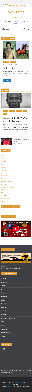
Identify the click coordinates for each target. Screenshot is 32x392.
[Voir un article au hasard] (29, 29)
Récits (24, 111)
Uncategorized (5, 198)
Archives (3, 161)
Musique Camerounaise (8, 187)
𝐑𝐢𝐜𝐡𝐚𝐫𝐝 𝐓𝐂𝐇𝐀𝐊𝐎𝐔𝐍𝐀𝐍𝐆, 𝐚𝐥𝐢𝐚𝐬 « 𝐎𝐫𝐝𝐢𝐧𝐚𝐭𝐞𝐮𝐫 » (15, 119)
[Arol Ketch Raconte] (3, 29)
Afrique (5, 111)
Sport (5, 114)
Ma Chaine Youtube (8, 216)
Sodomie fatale (10, 68)
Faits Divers (13, 61)
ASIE (2, 164)
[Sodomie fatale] (16, 50)
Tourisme (4, 195)
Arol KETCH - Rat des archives (19, 65)
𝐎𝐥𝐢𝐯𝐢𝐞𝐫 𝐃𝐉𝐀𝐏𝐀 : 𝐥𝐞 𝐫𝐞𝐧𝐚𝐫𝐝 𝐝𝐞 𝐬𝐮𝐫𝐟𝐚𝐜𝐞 (21, 140)
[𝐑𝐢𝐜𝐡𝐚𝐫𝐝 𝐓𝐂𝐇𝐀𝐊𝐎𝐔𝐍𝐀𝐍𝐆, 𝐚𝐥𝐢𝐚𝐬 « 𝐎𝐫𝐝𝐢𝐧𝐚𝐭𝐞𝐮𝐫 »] (16, 100)
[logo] (16, 254)
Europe (3, 173)
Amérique (6, 61)
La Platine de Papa (6, 181)
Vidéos (3, 201)
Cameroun (18, 111)
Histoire (3, 178)
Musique (3, 184)
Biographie (11, 111)
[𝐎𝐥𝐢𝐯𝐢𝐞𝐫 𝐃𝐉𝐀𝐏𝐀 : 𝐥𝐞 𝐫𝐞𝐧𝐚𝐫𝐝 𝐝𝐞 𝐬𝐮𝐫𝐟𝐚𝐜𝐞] (6, 142)
